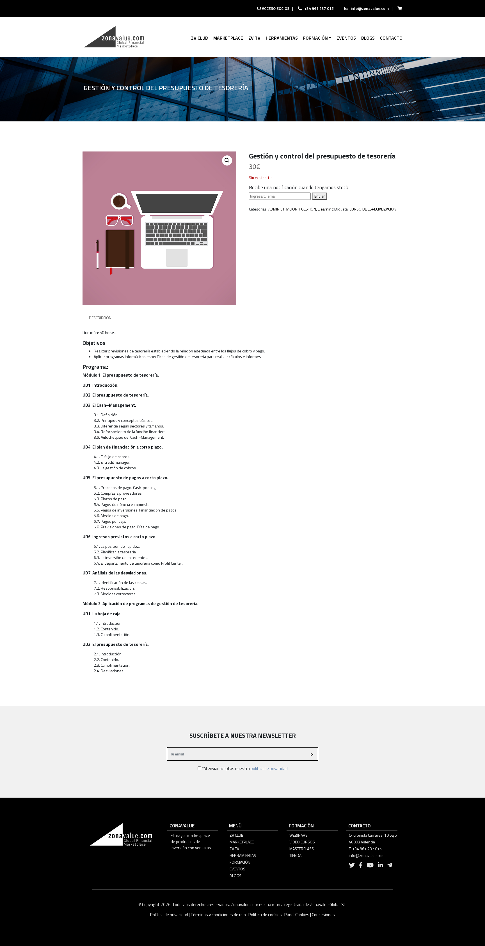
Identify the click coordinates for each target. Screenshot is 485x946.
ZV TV (234, 849)
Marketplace (242, 842)
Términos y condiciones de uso (218, 914)
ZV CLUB (237, 835)
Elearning (325, 209)
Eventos (237, 869)
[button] (227, 160)
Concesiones (323, 914)
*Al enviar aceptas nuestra (244, 768)
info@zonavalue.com (370, 8)
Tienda (295, 855)
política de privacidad (269, 768)
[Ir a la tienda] (398, 8)
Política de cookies (265, 914)
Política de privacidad (169, 914)
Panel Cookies (296, 914)
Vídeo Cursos (302, 842)
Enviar (319, 196)
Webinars (298, 835)
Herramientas (243, 855)
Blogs (235, 876)
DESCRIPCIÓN (100, 318)
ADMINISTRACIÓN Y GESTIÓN (292, 209)
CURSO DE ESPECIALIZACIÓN (372, 209)
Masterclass (301, 849)
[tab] (137, 318)
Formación (240, 862)
